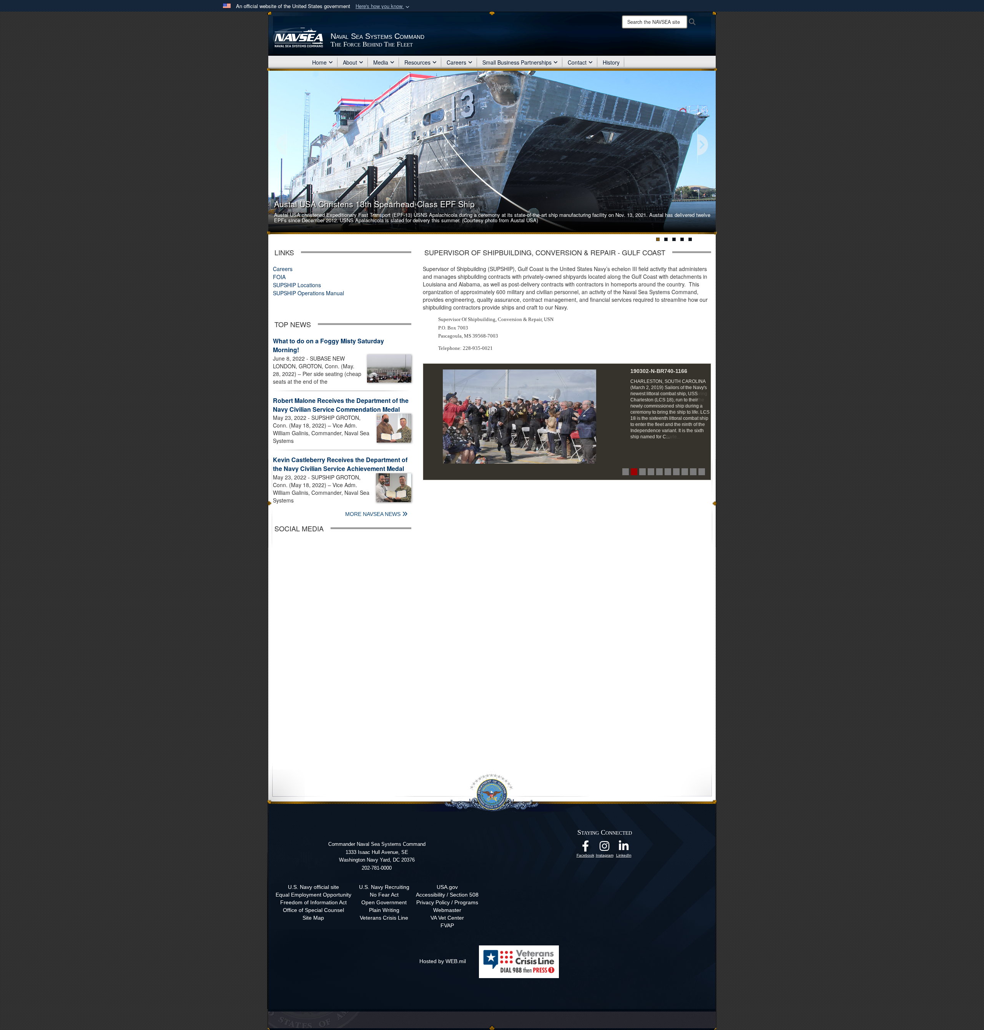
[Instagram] (604, 848)
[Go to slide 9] (693, 471)
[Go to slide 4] (651, 471)
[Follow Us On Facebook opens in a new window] (585, 848)
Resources (417, 62)
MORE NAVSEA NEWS (373, 514)
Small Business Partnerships (517, 62)
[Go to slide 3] (642, 471)
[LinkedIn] (623, 848)
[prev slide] (282, 145)
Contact (577, 62)
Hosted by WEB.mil (442, 961)
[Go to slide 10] (701, 471)
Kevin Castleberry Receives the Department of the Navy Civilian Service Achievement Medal (340, 464)
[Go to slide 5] (659, 471)
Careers (456, 62)
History (611, 62)
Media (380, 62)
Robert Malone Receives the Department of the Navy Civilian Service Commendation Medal (341, 405)
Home (319, 62)
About (350, 62)
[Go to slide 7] (676, 471)
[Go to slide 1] (625, 471)
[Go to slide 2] (634, 471)
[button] (383, 6)
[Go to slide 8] (684, 471)
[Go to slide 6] (668, 471)
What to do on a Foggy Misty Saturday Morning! (328, 345)
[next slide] (702, 145)
